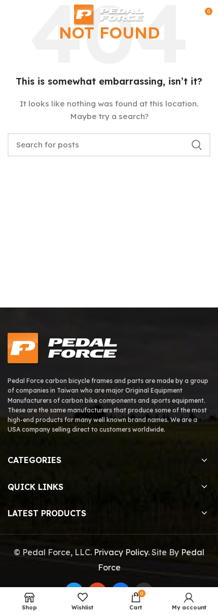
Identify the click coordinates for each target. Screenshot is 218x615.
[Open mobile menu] (12, 15)
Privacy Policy (121, 552)
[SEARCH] (196, 145)
